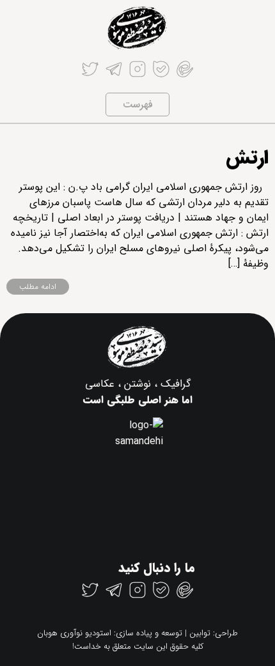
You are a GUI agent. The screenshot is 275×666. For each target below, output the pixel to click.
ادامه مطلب (37, 287)
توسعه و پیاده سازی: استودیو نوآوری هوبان (109, 633)
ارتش (247, 158)
